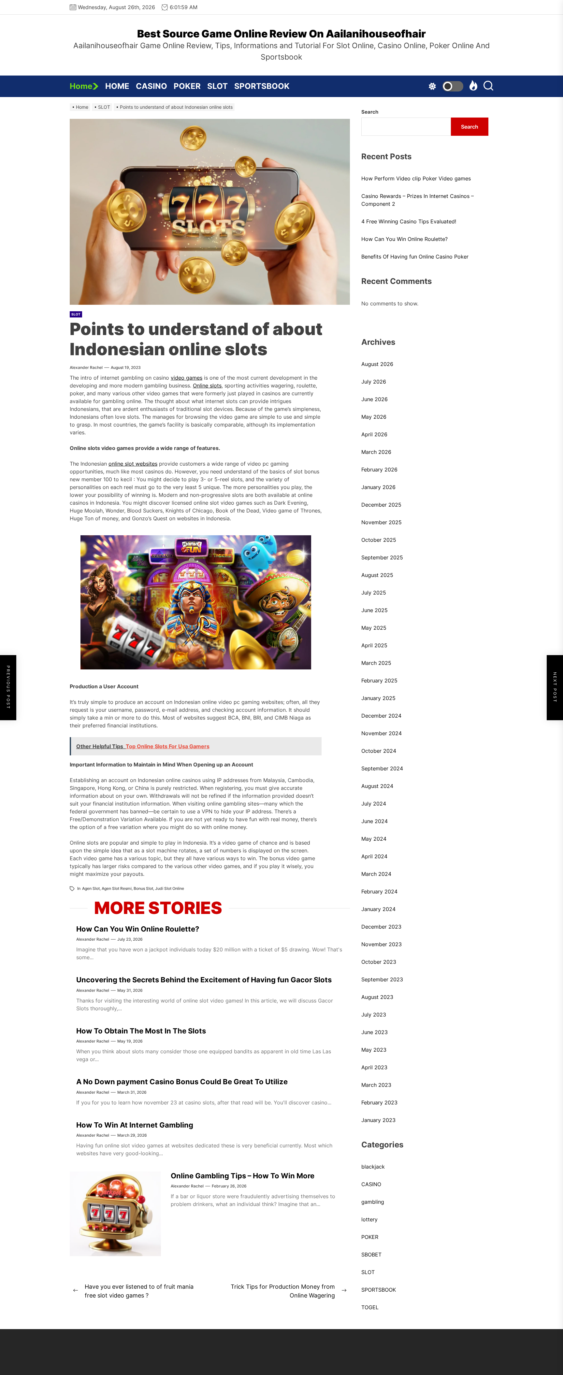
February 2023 (379, 1102)
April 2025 (374, 645)
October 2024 (378, 751)
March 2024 (376, 874)
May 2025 (373, 627)
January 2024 (378, 909)
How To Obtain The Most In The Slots (141, 1031)
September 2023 (382, 979)
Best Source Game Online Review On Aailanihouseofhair (281, 34)
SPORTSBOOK (262, 86)
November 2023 (381, 944)
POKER (187, 86)
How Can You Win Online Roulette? (137, 929)
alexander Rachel (86, 367)
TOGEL (370, 1307)
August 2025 (377, 575)
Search (369, 112)
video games (186, 377)
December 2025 (381, 504)
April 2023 (374, 1067)
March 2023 (376, 1085)
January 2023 (378, 1120)
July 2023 (373, 1014)
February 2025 (379, 680)
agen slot (91, 888)
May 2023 (373, 1049)
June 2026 (374, 399)
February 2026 (379, 469)
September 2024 (382, 768)
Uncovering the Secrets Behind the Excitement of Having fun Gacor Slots (204, 979)
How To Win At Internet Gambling (134, 1125)
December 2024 (381, 715)
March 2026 (376, 452)
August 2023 (377, 997)
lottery (369, 1219)
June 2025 (374, 610)
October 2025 (378, 540)
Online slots (207, 385)
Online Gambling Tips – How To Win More (242, 1176)
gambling (372, 1202)
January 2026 (378, 487)
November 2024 (381, 733)
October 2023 (378, 962)
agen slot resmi (117, 888)
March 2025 (376, 663)
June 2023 (374, 1032)
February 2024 (379, 891)
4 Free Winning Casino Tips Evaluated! (408, 221)
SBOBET (371, 1254)
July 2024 (373, 803)
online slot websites (132, 463)
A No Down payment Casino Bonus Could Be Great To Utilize (182, 1081)
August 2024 (377, 786)
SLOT (217, 86)
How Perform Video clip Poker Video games (416, 178)
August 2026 (377, 364)
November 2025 (381, 522)
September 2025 (382, 557)
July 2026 (373, 381)
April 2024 (374, 856)
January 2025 (378, 698)
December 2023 (381, 926)
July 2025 (373, 592)
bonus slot (143, 888)
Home (81, 86)
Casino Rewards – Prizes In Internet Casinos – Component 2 (417, 200)
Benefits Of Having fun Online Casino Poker (415, 256)
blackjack (373, 1166)
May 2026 (373, 417)
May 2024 (373, 838)
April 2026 (374, 434)
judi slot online (169, 888)
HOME (117, 86)
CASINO (151, 86)
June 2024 (374, 821)
